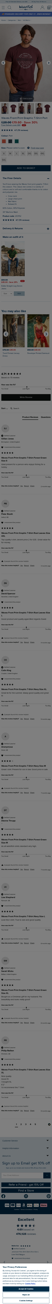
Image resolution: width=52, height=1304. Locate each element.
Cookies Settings (26, 1301)
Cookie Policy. (30, 1284)
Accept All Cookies (26, 1289)
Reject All (26, 1295)
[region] (26, 1283)
